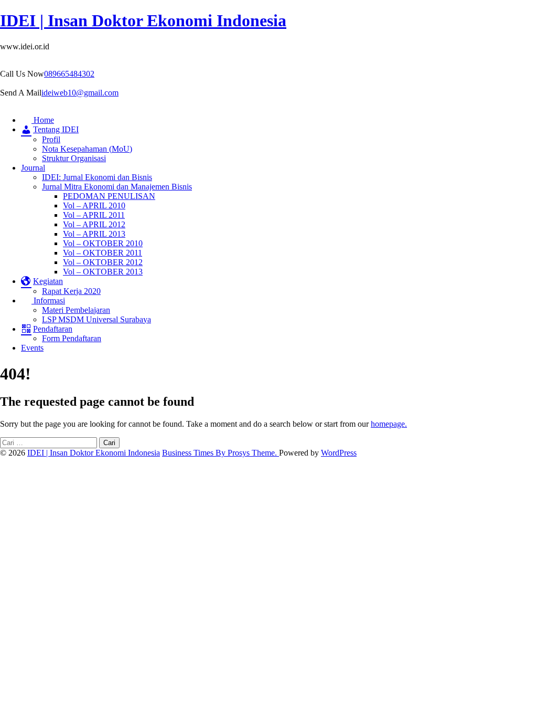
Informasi (48, 300)
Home (42, 119)
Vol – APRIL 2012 (94, 224)
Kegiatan (48, 281)
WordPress (339, 452)
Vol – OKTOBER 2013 (103, 271)
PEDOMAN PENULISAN (109, 196)
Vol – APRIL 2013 (94, 233)
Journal (33, 167)
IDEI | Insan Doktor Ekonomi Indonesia (143, 20)
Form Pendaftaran (71, 338)
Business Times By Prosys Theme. (220, 452)
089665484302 (69, 73)
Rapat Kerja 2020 (71, 291)
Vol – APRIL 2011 (94, 214)
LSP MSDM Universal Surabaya (96, 319)
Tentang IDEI (56, 129)
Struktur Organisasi (74, 158)
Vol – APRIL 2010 (94, 205)
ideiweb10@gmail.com (80, 92)
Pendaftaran (52, 328)
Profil (51, 139)
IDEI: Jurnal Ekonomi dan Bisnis (97, 177)
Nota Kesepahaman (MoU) (87, 148)
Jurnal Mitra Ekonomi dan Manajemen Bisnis (117, 186)
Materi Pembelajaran (76, 309)
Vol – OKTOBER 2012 (103, 262)
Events (32, 347)
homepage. (389, 423)
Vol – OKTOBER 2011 (102, 252)
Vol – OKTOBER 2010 (103, 243)
